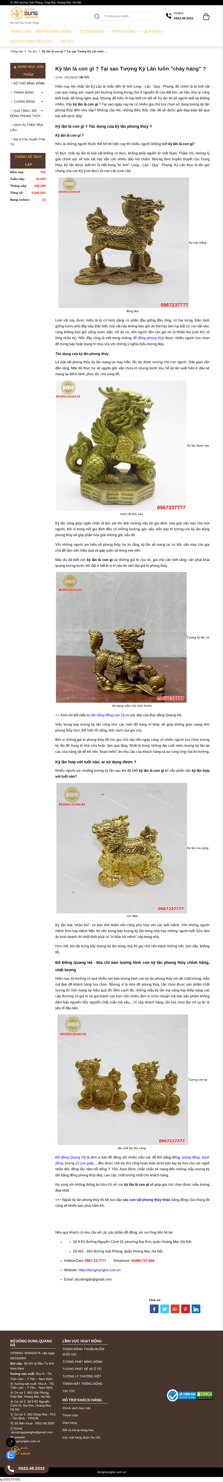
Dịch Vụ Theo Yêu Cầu (31, 41)
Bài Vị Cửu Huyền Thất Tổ (27, 141)
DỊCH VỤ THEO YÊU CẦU (26, 127)
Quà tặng (152, 31)
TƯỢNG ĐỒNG (24, 101)
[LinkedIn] (196, 1308)
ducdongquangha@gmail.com (32, 1432)
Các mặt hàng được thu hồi (81, 1437)
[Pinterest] (185, 1308)
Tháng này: (18, 186)
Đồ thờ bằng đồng (54, 31)
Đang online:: (20, 199)
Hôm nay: (17, 172)
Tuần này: (17, 179)
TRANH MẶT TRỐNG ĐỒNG (82, 1383)
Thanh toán (70, 1415)
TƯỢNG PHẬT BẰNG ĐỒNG (83, 1361)
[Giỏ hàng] (206, 15)
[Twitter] (164, 1308)
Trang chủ (20, 31)
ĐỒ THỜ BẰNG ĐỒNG (29, 83)
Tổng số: (17, 192)
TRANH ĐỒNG (24, 92)
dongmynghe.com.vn (25, 1441)
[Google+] (175, 1308)
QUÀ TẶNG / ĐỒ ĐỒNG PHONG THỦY (25, 113)
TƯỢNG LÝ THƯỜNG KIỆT (82, 1376)
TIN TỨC (69, 1391)
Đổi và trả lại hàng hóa (78, 1430)
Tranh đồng (124, 31)
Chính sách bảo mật (76, 1408)
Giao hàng (70, 1422)
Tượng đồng (91, 31)
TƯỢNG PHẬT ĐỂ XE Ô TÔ (82, 1369)
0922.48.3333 (44, 1423)
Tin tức (67, 41)
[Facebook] (154, 1308)
